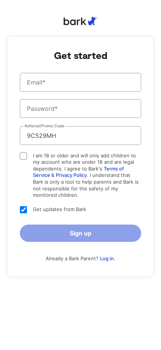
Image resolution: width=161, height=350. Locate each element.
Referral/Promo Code (44, 126)
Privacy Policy (71, 175)
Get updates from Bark (59, 209)
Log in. (107, 258)
